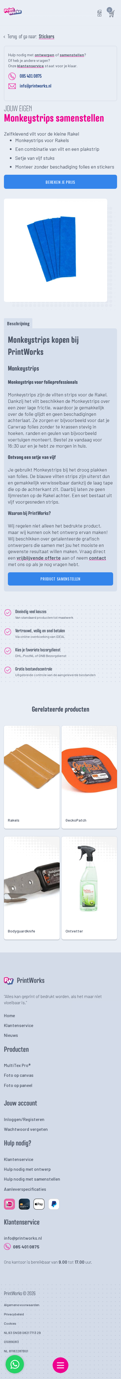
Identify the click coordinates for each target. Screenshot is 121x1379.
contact (97, 558)
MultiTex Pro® (17, 1065)
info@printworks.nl (35, 86)
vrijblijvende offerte (39, 558)
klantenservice (30, 65)
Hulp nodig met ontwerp (27, 1169)
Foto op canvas (18, 1075)
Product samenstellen (60, 579)
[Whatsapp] (15, 1372)
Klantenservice (18, 1025)
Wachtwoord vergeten (26, 1129)
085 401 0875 (31, 76)
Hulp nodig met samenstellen (32, 1178)
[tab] (18, 323)
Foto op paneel (18, 1085)
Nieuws (11, 1035)
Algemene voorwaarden (21, 1305)
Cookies (10, 1323)
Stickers (46, 36)
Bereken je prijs (60, 182)
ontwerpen (44, 54)
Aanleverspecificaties (25, 1189)
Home (9, 1015)
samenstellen (72, 54)
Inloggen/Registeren (24, 1119)
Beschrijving (18, 323)
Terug (12, 36)
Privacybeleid (14, 1314)
